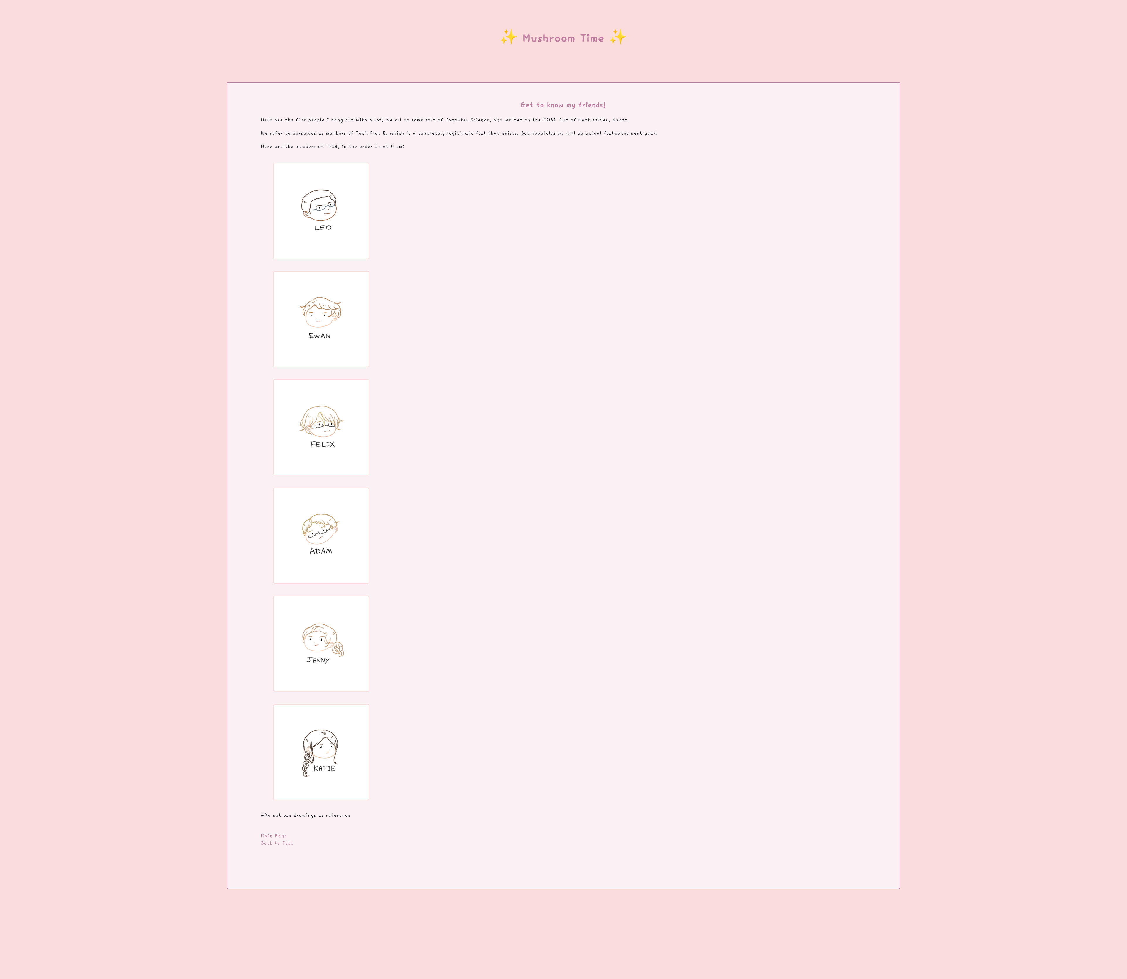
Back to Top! (277, 844)
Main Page (274, 836)
